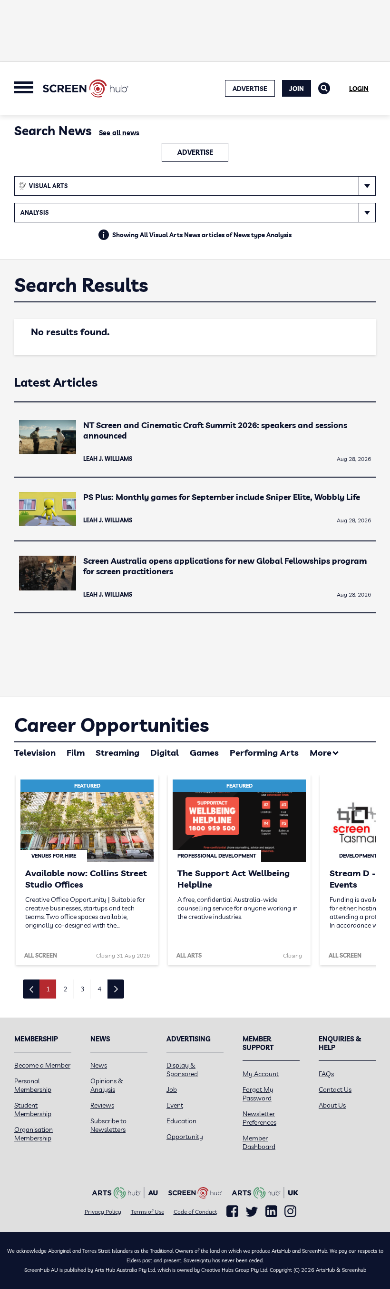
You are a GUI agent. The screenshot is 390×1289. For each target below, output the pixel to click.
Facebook (232, 1211)
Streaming (117, 752)
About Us (332, 1105)
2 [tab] (65, 989)
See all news (119, 133)
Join (296, 88)
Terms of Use (147, 1211)
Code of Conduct (195, 1211)
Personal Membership (32, 1085)
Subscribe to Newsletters (108, 1125)
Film (76, 752)
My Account (261, 1073)
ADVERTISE (250, 88)
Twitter (251, 1212)
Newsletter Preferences (259, 1118)
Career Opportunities (111, 725)
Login (359, 88)
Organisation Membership (33, 1133)
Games (204, 752)
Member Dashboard (259, 1142)
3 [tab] (82, 989)
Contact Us (335, 1089)
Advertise (195, 152)
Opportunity (184, 1136)
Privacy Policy (103, 1211)
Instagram (290, 1211)
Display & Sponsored (182, 1069)
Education (181, 1121)
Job (171, 1089)
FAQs (326, 1073)
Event (174, 1105)
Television (35, 752)
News (98, 1065)
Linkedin (271, 1211)
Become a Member (42, 1065)
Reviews (102, 1105)
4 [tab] (99, 989)
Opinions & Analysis (106, 1085)
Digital (164, 752)
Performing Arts (264, 752)
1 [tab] (48, 989)
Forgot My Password (258, 1093)
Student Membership (32, 1109)
